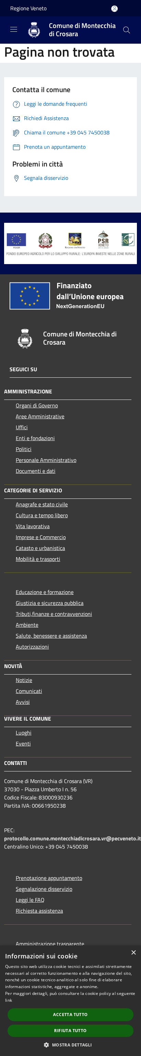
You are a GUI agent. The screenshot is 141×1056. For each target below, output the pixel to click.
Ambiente (27, 625)
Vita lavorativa (33, 526)
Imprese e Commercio (41, 537)
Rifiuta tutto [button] (70, 1030)
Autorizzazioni (32, 646)
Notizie (24, 680)
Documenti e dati (35, 471)
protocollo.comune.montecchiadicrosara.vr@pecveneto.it (72, 838)
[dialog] (70, 1000)
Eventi (23, 743)
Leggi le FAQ (30, 900)
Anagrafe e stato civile (42, 504)
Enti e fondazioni (35, 438)
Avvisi (23, 702)
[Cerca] (127, 30)
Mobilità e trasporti (38, 559)
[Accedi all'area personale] (114, 9)
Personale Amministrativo (46, 460)
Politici (23, 449)
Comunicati (29, 691)
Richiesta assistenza (39, 911)
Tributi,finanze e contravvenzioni (54, 614)
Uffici (22, 427)
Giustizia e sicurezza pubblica (50, 603)
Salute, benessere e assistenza (51, 636)
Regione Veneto (28, 8)
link (8, 1000)
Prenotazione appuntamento (49, 878)
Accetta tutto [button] (70, 1014)
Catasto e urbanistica (40, 548)
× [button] (133, 952)
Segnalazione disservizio (44, 889)
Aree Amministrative (40, 416)
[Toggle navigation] (14, 29)
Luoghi (23, 732)
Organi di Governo (37, 405)
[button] (70, 1044)
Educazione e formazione (45, 592)
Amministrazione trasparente (50, 944)
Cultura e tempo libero (42, 515)
